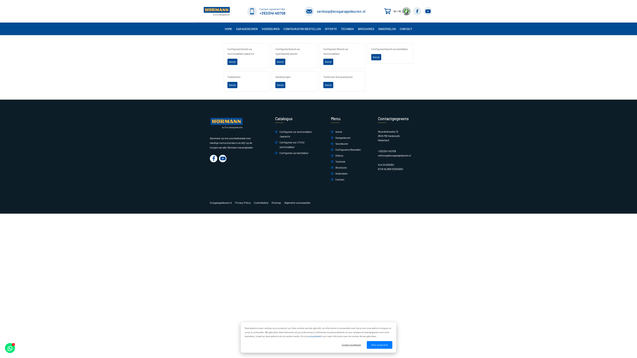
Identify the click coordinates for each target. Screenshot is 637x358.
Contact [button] (406, 29)
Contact (339, 179)
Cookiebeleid (261, 202)
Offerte (339, 155)
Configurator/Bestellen (348, 149)
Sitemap (276, 202)
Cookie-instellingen (351, 344)
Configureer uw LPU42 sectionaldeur (292, 145)
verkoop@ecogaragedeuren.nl (341, 11)
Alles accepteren (379, 344)
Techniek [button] (347, 29)
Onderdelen (387, 29)
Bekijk (232, 61)
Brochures (366, 29)
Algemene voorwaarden (297, 202)
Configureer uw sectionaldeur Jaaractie (296, 134)
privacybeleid (314, 336)
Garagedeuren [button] (247, 29)
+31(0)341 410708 (272, 13)
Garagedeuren (343, 137)
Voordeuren (271, 29)
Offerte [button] (331, 29)
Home (228, 29)
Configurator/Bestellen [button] (302, 29)
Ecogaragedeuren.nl (221, 202)
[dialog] (318, 337)
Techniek (340, 161)
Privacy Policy (243, 202)
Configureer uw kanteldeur (294, 152)
